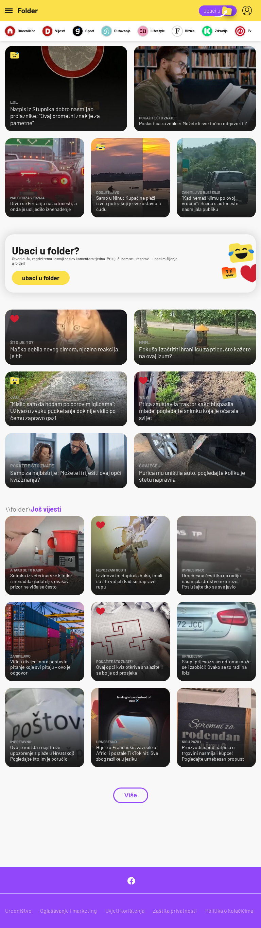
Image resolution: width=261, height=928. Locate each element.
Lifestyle (158, 31)
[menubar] (248, 10)
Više (130, 795)
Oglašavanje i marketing (68, 910)
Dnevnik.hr (26, 31)
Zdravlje (221, 31)
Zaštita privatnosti (175, 910)
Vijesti (60, 31)
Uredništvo (18, 910)
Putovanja (122, 31)
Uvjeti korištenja (124, 910)
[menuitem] (248, 10)
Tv (249, 31)
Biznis (190, 31)
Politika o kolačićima (229, 910)
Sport (89, 31)
